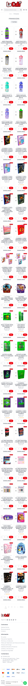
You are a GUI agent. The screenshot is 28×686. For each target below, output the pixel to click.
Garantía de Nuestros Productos (9, 646)
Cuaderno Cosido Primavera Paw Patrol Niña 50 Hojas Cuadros (21, 269)
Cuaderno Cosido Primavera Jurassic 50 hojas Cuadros (7, 150)
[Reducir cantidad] (2, 48)
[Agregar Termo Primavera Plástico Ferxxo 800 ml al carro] (11, 48)
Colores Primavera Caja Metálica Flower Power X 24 (7, 499)
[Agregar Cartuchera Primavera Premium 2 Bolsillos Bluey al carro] (11, 537)
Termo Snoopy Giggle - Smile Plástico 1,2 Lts (7, 70)
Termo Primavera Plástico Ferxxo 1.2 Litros (21, 123)
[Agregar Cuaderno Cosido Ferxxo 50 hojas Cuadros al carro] (11, 421)
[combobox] (13, 9)
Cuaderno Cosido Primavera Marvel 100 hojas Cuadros (21, 240)
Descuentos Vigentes (6, 639)
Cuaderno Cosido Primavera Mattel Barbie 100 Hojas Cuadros (21, 527)
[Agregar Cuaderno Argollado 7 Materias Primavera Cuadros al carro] (11, 566)
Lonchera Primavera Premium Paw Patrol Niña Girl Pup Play (21, 298)
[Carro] (26, 10)
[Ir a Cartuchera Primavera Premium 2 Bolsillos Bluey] (7, 517)
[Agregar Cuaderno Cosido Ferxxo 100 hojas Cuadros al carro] (25, 421)
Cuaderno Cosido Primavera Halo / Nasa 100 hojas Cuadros (21, 209)
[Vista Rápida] (2, 34)
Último (21, 607)
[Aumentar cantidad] (8, 48)
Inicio (10, 13)
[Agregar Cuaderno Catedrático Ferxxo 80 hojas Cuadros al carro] (25, 391)
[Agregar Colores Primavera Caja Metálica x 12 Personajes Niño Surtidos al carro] (11, 478)
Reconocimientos (5, 629)
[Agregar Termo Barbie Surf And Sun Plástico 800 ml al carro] (11, 129)
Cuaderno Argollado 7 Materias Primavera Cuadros (7, 558)
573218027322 (6, 656)
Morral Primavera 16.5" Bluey (21, 557)
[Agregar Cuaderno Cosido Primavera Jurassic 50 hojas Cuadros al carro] (11, 157)
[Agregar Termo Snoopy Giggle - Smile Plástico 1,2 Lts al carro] (11, 75)
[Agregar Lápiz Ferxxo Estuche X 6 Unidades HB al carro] (25, 335)
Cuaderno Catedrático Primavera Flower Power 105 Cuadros (7, 240)
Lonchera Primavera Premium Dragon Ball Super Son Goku (7, 298)
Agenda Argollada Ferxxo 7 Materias (7, 383)
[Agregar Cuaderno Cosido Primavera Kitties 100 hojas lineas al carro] (11, 188)
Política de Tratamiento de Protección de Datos (13, 643)
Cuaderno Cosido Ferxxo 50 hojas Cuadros (7, 412)
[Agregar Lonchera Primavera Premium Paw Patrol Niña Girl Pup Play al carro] (25, 305)
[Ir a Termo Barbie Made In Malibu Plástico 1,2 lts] (21, 60)
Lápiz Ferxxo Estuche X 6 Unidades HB (21, 326)
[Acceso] (24, 10)
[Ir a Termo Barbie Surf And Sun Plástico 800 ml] (7, 113)
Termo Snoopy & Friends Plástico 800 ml (7, 96)
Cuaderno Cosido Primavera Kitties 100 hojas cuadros (21, 150)
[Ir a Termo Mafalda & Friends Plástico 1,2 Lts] (21, 33)
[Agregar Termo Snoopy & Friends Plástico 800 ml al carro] (11, 102)
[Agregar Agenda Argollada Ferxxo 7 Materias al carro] (11, 391)
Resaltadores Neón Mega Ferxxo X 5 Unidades (7, 326)
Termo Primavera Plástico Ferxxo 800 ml (7, 43)
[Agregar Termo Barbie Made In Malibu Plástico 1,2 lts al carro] (25, 75)
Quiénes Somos (5, 627)
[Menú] (2, 10)
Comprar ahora (7, 51)
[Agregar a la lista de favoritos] (2, 31)
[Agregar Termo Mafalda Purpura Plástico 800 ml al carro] (25, 102)
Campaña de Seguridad (7, 650)
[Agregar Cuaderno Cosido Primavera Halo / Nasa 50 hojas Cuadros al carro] (25, 188)
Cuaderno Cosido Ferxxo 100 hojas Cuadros (21, 412)
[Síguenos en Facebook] (9, 620)
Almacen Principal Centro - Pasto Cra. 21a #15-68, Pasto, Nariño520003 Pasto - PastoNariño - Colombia (11, 660)
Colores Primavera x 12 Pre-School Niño (21, 441)
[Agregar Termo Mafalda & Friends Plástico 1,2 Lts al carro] (25, 48)
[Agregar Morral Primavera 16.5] (25, 566)
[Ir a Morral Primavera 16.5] (21, 548)
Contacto (3, 631)
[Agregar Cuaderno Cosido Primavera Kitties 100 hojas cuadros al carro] (25, 157)
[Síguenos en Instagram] (7, 620)
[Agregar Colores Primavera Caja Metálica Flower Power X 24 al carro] (11, 506)
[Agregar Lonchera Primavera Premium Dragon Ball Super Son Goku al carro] (11, 305)
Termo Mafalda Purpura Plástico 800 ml (21, 96)
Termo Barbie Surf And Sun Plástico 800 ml (7, 123)
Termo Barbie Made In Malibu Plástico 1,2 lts (21, 70)
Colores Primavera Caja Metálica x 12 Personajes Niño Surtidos (7, 470)
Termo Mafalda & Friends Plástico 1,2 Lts (21, 43)
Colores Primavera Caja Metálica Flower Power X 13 (21, 499)
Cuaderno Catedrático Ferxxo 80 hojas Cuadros (21, 384)
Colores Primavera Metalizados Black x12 (7, 442)
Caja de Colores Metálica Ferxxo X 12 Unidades (21, 356)
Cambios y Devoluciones (7, 648)
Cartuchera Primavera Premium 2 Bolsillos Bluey (7, 527)
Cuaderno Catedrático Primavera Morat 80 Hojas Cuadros (7, 588)
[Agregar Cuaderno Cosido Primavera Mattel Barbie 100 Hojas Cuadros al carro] (25, 537)
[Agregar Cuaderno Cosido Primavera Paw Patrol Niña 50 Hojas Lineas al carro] (11, 277)
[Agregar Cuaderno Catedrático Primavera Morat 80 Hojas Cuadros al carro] (11, 597)
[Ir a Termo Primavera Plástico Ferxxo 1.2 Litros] (21, 113)
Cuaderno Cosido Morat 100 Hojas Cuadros (21, 587)
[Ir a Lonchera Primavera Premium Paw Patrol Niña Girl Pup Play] (21, 288)
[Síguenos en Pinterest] (15, 620)
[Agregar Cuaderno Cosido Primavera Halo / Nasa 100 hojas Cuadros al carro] (25, 218)
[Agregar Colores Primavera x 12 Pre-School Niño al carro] (25, 449)
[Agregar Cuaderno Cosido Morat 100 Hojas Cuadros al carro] (25, 597)
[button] (14, 21)
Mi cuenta (3, 637)
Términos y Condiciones (7, 641)
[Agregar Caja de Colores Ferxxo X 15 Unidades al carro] (11, 363)
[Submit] (21, 9)
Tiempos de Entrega (6, 644)
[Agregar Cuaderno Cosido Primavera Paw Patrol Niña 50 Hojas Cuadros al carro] (25, 277)
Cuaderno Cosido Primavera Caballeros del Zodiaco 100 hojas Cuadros (7, 210)
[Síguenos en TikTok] (13, 620)
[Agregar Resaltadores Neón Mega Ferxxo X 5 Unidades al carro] (11, 335)
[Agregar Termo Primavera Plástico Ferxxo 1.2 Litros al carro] (25, 129)
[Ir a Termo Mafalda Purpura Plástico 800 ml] (21, 87)
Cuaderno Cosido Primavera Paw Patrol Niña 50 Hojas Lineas (7, 269)
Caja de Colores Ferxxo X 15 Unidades (7, 355)
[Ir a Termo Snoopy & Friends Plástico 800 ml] (7, 87)
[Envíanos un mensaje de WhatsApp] (25, 683)
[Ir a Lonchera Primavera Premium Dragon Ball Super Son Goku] (7, 288)
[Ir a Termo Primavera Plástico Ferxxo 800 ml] (7, 33)
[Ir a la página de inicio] (14, 4)
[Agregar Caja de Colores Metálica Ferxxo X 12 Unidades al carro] (25, 363)
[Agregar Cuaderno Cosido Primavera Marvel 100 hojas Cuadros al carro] (25, 247)
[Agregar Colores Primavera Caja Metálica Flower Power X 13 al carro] (25, 506)
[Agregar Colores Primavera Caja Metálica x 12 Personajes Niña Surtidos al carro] (25, 478)
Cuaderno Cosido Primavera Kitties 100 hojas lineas (7, 178)
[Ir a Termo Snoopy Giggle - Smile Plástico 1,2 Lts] (7, 60)
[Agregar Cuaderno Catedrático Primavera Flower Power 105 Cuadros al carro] (11, 247)
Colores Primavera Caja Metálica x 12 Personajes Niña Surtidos (21, 470)
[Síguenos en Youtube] (11, 620)
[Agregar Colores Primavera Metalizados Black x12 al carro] (11, 449)
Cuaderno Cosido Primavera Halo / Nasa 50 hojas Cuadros (21, 178)
